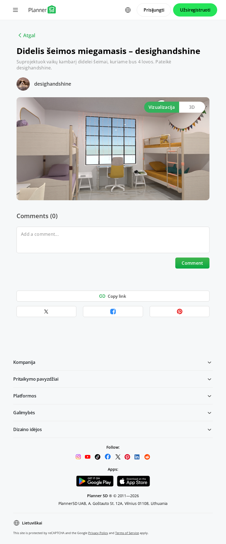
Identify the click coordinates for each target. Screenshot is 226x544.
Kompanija (24, 362)
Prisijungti (154, 10)
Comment (192, 263)
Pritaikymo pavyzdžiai (35, 379)
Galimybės (24, 413)
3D (192, 107)
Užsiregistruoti (195, 10)
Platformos (24, 396)
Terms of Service (127, 533)
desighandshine (52, 83)
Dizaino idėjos (27, 429)
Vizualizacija (162, 107)
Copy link (117, 296)
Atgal (29, 35)
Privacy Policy (98, 533)
